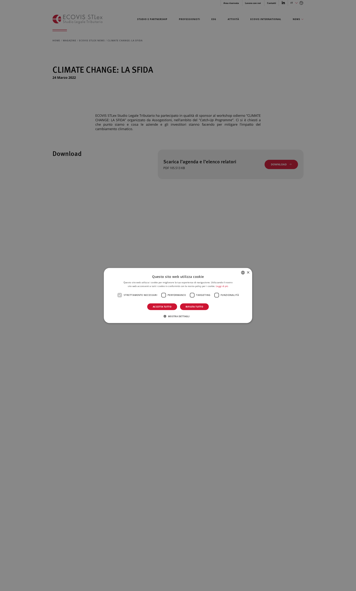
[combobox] (243, 273)
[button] (177, 316)
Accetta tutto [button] (162, 306)
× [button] (248, 272)
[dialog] (178, 295)
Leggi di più (222, 286)
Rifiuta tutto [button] (194, 306)
